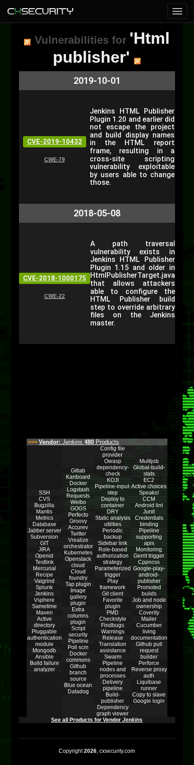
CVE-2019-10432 (54, 141)
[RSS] (27, 42)
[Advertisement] (97, 389)
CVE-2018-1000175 (54, 278)
